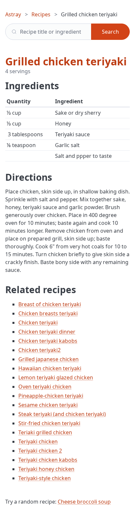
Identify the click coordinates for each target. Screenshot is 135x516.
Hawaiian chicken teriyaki (49, 368)
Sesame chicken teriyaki (48, 404)
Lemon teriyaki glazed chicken (55, 377)
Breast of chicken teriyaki (49, 304)
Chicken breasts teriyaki (48, 313)
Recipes (40, 14)
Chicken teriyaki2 (39, 350)
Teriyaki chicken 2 (40, 450)
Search (110, 31)
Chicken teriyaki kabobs (47, 340)
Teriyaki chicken (38, 441)
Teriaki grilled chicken (45, 432)
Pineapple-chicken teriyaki (50, 395)
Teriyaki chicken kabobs (47, 459)
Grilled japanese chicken (48, 359)
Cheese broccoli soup (84, 501)
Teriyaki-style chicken (44, 478)
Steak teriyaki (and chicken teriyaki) (62, 414)
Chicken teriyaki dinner (46, 331)
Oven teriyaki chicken (44, 386)
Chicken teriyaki (38, 322)
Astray (13, 14)
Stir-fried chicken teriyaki (49, 423)
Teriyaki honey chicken (46, 469)
